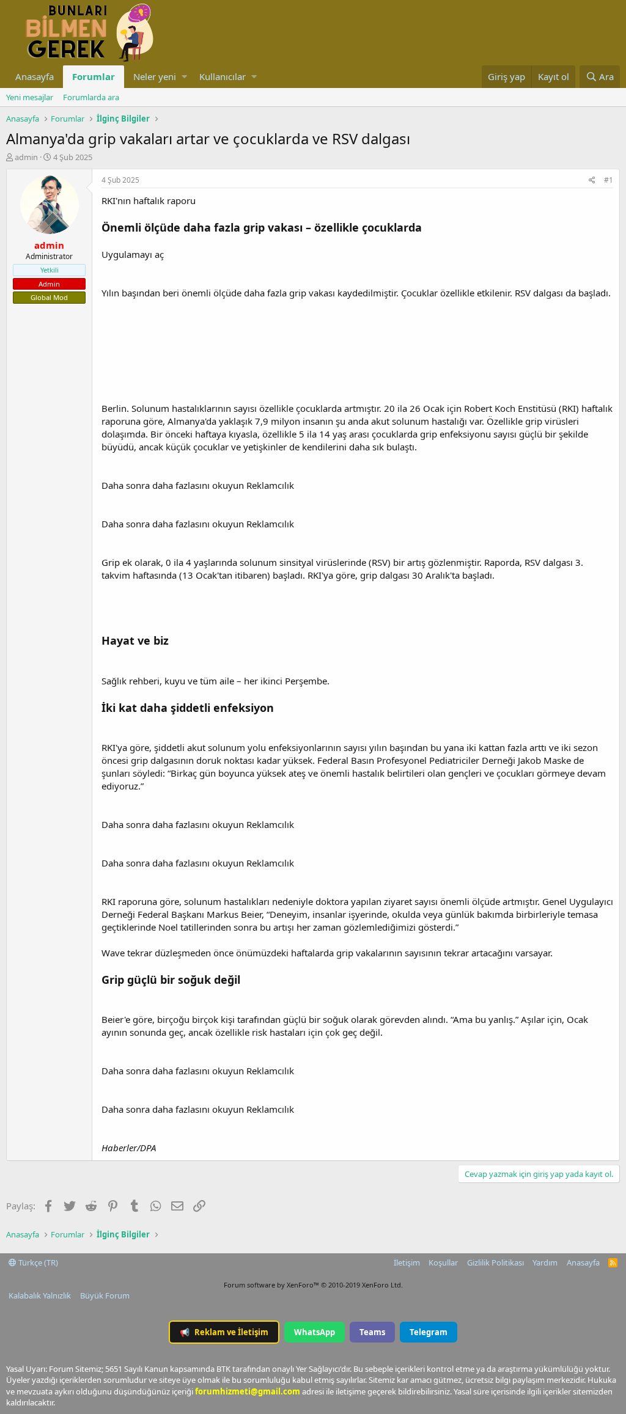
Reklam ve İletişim (224, 1332)
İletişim (407, 1262)
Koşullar (443, 1262)
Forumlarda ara (91, 97)
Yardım (545, 1262)
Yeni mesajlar (29, 97)
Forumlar (93, 76)
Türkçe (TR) (37, 1262)
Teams (372, 1332)
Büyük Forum (105, 1295)
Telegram (428, 1332)
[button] (184, 76)
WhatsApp (314, 1332)
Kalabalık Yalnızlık (40, 1295)
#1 (608, 180)
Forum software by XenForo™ (313, 1284)
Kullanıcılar (222, 76)
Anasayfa (34, 76)
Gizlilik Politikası (495, 1262)
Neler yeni (154, 76)
